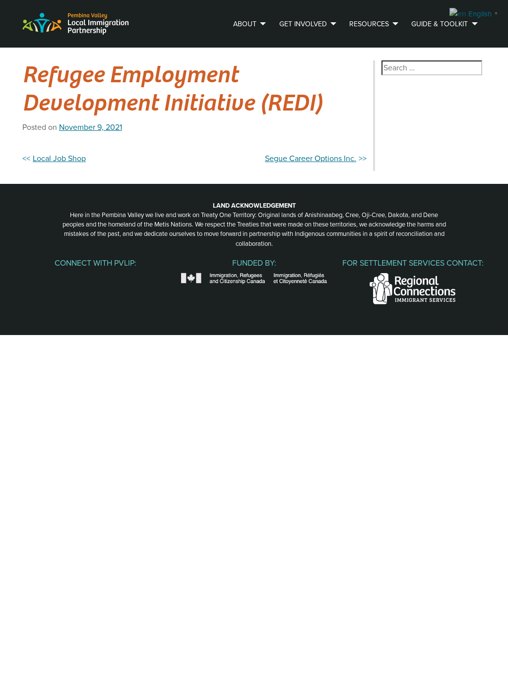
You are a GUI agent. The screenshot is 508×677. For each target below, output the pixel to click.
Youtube (95, 278)
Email (136, 278)
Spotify (116, 278)
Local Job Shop (59, 159)
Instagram (74, 278)
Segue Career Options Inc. (310, 159)
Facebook (53, 278)
